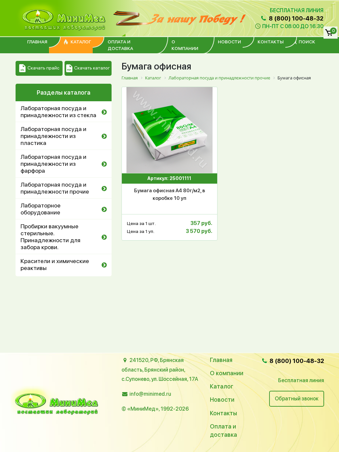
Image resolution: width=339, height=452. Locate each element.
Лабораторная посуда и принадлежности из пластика (53, 135)
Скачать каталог (92, 67)
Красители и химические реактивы (55, 264)
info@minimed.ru (150, 394)
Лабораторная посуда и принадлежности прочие (55, 188)
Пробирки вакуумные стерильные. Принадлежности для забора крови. (50, 236)
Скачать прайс (43, 67)
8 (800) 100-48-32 (295, 18)
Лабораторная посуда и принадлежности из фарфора (53, 163)
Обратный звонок (296, 398)
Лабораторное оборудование (41, 209)
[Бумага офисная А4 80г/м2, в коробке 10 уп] (169, 130)
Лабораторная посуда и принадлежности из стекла (58, 111)
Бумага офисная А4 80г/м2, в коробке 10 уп (169, 194)
